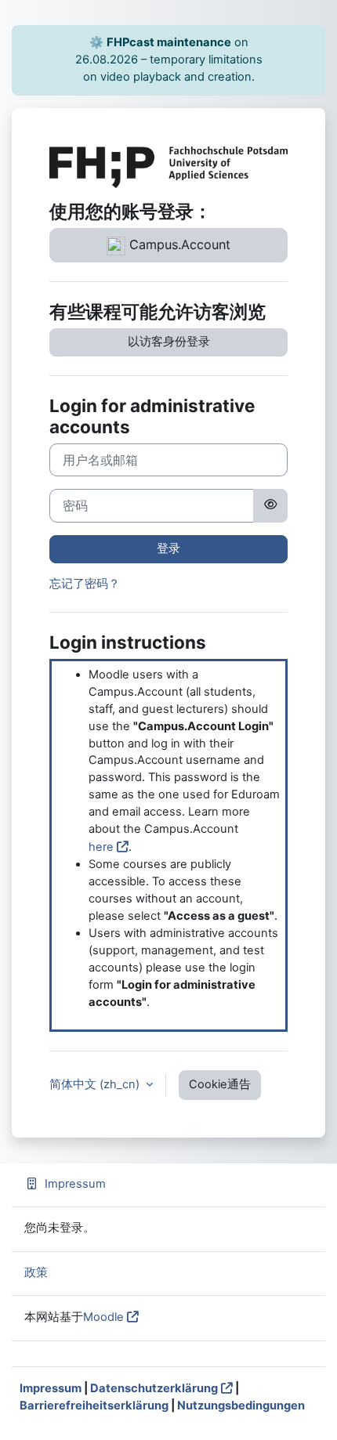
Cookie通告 (220, 1084)
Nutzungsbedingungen (241, 1405)
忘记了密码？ (84, 584)
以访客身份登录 (169, 342)
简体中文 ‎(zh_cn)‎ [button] (96, 1084)
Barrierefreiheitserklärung (94, 1405)
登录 (168, 548)
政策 (36, 1272)
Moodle (103, 1317)
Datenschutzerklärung (154, 1388)
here (101, 847)
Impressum (75, 1184)
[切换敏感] (270, 505)
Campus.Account (177, 244)
